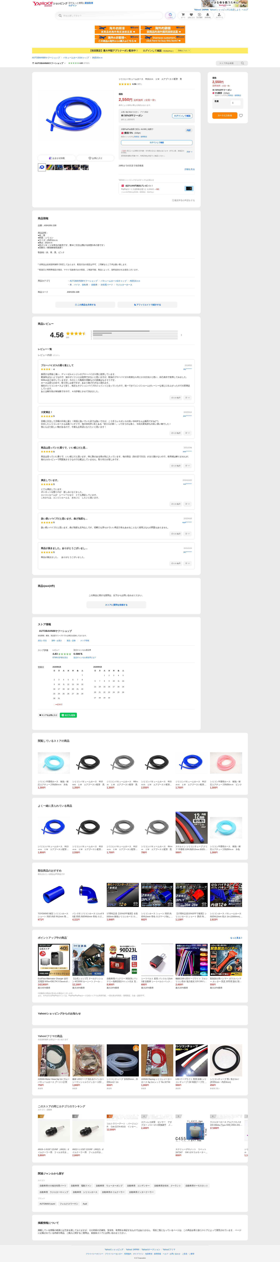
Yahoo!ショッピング (114, 1249)
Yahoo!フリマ (169, 1249)
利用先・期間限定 (140, 137)
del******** (187, 552)
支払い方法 (42, 641)
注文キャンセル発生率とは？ (85, 657)
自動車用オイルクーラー (113, 1192)
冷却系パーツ (107, 284)
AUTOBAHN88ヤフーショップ (46, 57)
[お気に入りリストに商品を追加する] (241, 115)
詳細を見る (190, 169)
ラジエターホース (124, 284)
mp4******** (187, 522)
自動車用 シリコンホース (85, 1192)
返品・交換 (71, 641)
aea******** (187, 451)
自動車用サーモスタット (197, 1185)
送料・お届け (56, 641)
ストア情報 (84, 641)
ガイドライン (138, 1254)
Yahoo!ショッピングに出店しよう (225, 9)
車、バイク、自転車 (79, 284)
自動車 (94, 284)
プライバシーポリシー (94, 1254)
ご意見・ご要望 (188, 1254)
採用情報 (157, 1254)
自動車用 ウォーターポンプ (109, 1185)
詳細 (188, 152)
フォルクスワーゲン (69, 1204)
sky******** (187, 369)
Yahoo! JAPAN (201, 9)
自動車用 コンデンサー (138, 1185)
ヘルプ (245, 9)
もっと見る (235, 938)
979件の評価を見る (60, 657)
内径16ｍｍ (97, 57)
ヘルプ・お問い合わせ (171, 1254)
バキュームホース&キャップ (76, 57)
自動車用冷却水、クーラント (167, 1185)
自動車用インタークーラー (141, 1192)
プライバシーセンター (114, 1254)
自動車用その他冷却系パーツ (53, 1185)
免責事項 (148, 1254)
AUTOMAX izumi (47, 1204)
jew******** (187, 416)
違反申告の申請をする (184, 200)
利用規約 (127, 1254)
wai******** (187, 484)
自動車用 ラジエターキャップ (54, 1192)
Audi (85, 1204)
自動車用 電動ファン (81, 1185)
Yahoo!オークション (151, 1249)
